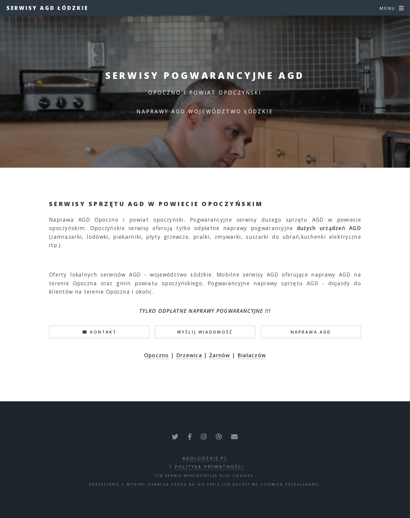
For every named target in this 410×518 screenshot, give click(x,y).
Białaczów (251, 355)
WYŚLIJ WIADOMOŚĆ (205, 332)
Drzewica (189, 355)
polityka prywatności (209, 466)
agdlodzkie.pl (205, 458)
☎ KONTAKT (99, 332)
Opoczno (156, 355)
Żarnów (219, 355)
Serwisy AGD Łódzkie (48, 7)
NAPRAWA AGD (311, 332)
